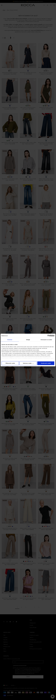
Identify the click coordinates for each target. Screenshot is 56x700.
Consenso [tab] (9, 339)
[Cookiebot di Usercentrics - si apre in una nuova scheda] (48, 336)
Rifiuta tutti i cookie (10, 363)
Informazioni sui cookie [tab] (46, 339)
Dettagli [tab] (28, 339)
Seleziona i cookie (27, 363)
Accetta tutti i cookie (46, 363)
